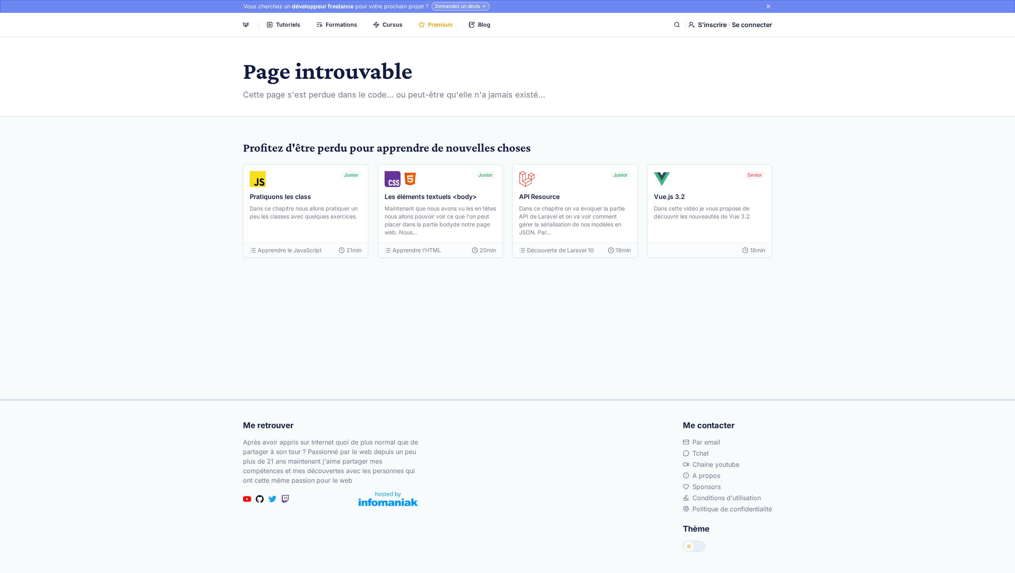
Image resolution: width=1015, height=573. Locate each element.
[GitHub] (260, 499)
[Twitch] (285, 499)
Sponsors (706, 487)
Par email (706, 442)
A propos (706, 475)
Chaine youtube (715, 464)
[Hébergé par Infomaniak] (388, 498)
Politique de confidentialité (732, 509)
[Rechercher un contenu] (677, 24)
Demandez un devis (457, 6)
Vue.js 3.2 (669, 197)
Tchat (700, 453)
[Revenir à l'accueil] (246, 24)
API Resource (539, 197)
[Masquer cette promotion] (768, 6)
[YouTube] (247, 499)
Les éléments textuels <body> (431, 197)
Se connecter (752, 25)
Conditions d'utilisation (726, 498)
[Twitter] (272, 499)
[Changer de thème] (694, 546)
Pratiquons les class (280, 197)
